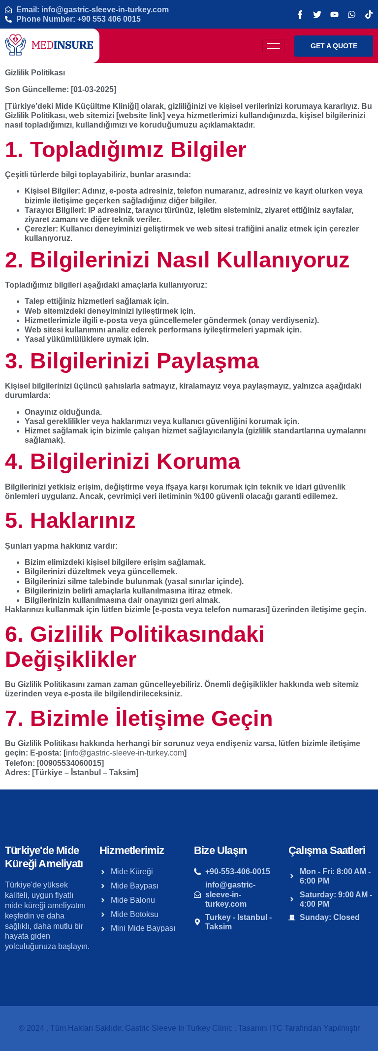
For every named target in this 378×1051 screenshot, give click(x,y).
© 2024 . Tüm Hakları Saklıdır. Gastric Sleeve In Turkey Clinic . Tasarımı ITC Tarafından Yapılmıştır (189, 1028)
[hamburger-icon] (273, 46)
